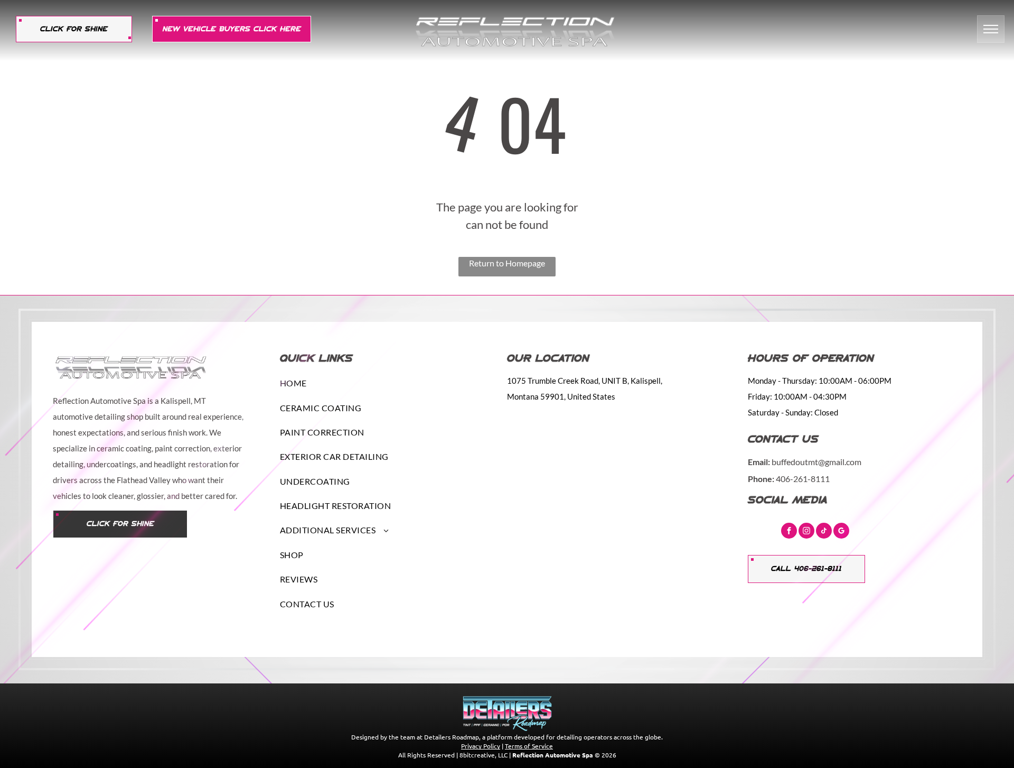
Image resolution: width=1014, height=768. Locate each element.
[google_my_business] (841, 532)
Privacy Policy (480, 746)
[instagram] (806, 532)
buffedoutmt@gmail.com (816, 462)
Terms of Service (529, 746)
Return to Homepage (507, 263)
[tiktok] (824, 532)
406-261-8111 (803, 479)
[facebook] (789, 532)
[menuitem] (386, 383)
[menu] (990, 29)
